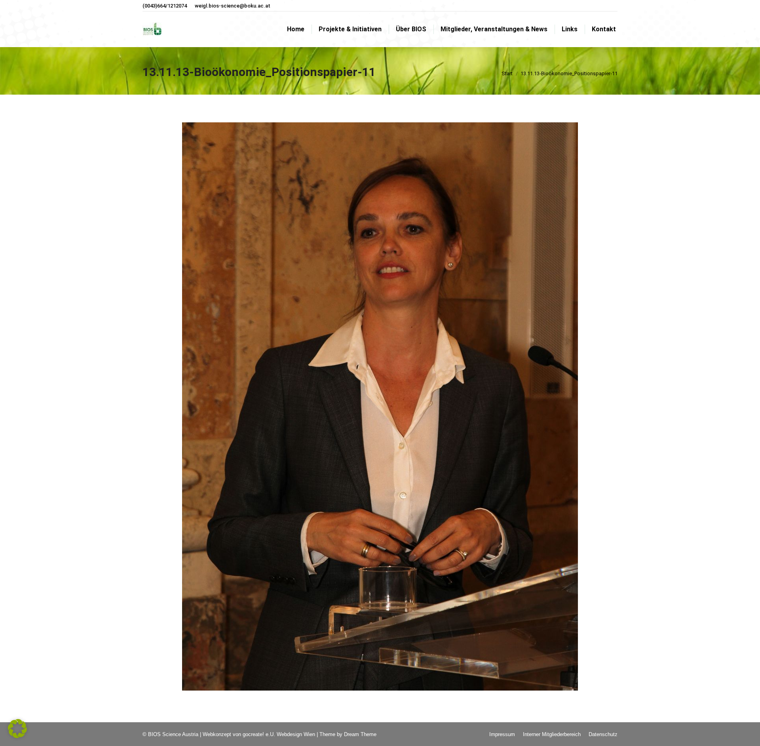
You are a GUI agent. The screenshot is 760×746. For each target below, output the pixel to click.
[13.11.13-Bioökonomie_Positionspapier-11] (380, 406)
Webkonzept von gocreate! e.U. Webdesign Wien (259, 734)
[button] (17, 728)
